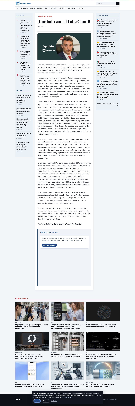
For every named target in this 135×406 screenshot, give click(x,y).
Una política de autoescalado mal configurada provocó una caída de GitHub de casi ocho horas (29, 356)
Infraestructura (36, 8)
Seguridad (71, 8)
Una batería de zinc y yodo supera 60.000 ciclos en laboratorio (100, 385)
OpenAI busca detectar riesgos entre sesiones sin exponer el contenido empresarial (101, 356)
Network (62, 8)
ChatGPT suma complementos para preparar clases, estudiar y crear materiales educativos (25, 41)
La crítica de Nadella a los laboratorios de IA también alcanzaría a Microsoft (23, 110)
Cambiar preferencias (49, 245)
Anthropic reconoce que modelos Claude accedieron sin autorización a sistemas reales (25, 79)
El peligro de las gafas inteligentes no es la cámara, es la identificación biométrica (23, 99)
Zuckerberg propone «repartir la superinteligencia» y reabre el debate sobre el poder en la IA (26, 25)
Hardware (24, 8)
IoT (52, 322)
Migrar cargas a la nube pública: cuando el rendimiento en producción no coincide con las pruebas (23, 123)
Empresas (89, 382)
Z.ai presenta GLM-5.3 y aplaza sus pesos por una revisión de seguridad (25, 65)
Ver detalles (54, 401)
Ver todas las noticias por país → (107, 104)
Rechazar (45, 401)
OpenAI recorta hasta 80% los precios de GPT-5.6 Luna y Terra (25, 53)
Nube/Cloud (41, 16)
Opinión (49, 16)
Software (53, 8)
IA (17, 8)
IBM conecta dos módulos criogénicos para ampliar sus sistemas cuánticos (66, 355)
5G (46, 8)
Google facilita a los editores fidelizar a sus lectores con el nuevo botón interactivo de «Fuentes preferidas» (67, 327)
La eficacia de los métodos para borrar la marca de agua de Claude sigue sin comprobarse (67, 386)
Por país (80, 8)
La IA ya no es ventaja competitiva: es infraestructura (23, 135)
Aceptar (37, 401)
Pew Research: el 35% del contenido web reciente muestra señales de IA (101, 326)
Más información (66, 397)
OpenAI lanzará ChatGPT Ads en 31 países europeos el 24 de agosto (29, 385)
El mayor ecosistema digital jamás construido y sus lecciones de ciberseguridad (23, 146)
